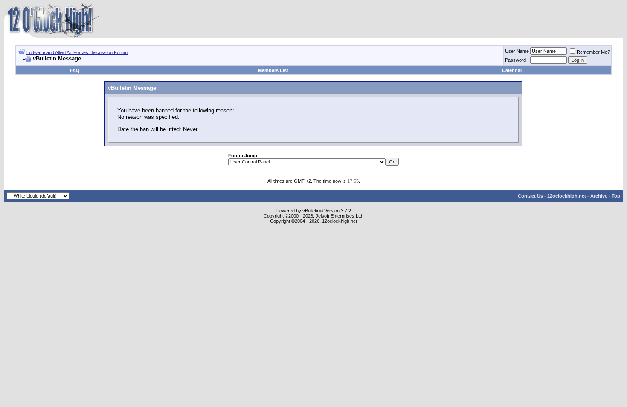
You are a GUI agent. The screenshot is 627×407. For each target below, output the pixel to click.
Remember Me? (593, 51)
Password (515, 60)
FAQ (75, 70)
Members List (273, 70)
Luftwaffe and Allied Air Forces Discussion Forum (77, 52)
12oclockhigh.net (566, 195)
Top (616, 195)
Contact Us (530, 195)
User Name (517, 51)
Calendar (512, 70)
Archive (598, 195)
